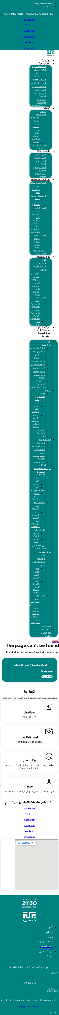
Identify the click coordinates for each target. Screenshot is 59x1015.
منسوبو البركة (43, 151)
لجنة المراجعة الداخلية (36, 221)
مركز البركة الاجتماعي (41, 101)
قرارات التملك (40, 254)
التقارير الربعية (37, 246)
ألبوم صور (42, 263)
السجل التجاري (39, 90)
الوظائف (42, 177)
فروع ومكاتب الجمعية (40, 95)
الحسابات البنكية (42, 330)
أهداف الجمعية (39, 80)
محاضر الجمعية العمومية (36, 202)
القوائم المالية (40, 235)
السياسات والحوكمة (40, 179)
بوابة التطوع (44, 333)
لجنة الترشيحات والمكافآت (35, 229)
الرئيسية (46, 60)
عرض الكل (35, 186)
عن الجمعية (44, 63)
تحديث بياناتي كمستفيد (35, 133)
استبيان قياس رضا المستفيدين (35, 304)
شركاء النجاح (44, 327)
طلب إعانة (35, 118)
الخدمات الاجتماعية (38, 145)
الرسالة (37, 76)
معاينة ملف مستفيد (36, 124)
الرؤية (37, 73)
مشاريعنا (42, 148)
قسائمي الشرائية (36, 140)
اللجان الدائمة (40, 208)
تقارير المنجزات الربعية (36, 292)
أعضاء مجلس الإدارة (40, 163)
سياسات (36, 190)
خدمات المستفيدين (40, 113)
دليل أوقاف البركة (38, 105)
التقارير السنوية (36, 278)
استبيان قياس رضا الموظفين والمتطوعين (35, 314)
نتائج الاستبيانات (35, 323)
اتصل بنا (46, 336)
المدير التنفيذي (39, 158)
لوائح (38, 193)
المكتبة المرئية (40, 267)
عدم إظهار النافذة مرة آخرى (29, 1007)
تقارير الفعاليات (36, 284)
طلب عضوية (40, 174)
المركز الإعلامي (43, 256)
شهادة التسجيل (39, 87)
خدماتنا (47, 108)
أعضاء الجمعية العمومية (40, 169)
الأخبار (43, 260)
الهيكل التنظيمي (38, 83)
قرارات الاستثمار (39, 251)
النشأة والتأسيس (38, 67)
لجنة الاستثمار (36, 213)
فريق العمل (41, 154)
